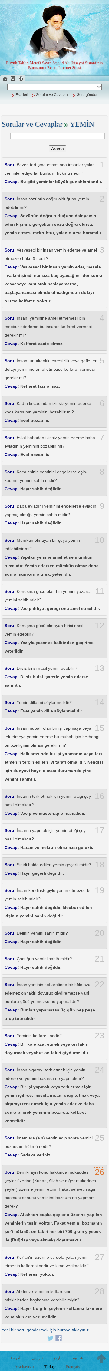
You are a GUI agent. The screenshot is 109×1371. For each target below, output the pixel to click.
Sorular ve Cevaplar (52, 95)
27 (99, 1257)
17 (99, 830)
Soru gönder (87, 95)
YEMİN (82, 124)
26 (99, 1172)
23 (99, 1035)
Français (73, 1366)
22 (99, 984)
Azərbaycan (24, 1366)
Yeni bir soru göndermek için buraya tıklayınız (45, 1329)
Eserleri (21, 95)
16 (99, 796)
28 (99, 1291)
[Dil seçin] (20, 78)
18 (99, 864)
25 (99, 1138)
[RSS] (13, 78)
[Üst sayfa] (101, 1358)
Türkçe (50, 1366)
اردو (57, 1358)
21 (99, 959)
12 (99, 625)
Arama (57, 148)
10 (99, 540)
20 (99, 933)
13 (99, 668)
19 (99, 890)
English (77, 1358)
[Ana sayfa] (5, 78)
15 (99, 728)
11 (99, 591)
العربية (16, 1358)
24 (99, 1070)
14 (99, 702)
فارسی (37, 1358)
